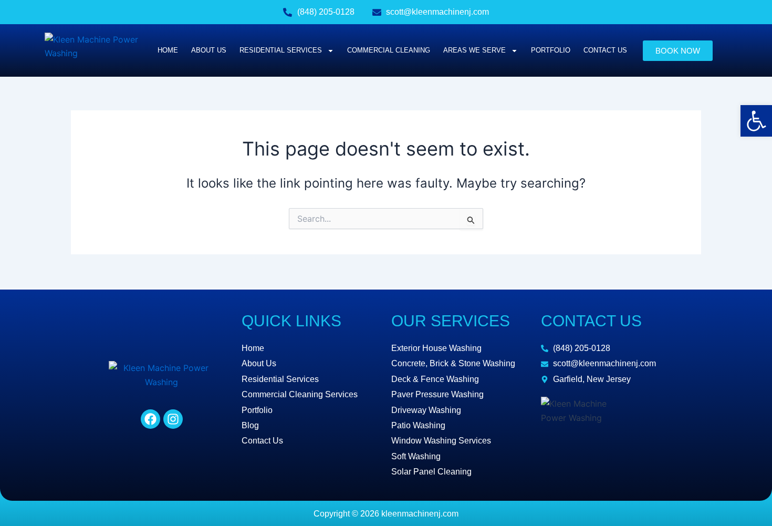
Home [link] (168, 50)
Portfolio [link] (550, 50)
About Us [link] (208, 50)
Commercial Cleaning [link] (388, 50)
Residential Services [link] (280, 50)
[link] (756, 121)
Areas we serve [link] (474, 50)
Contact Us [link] (605, 50)
